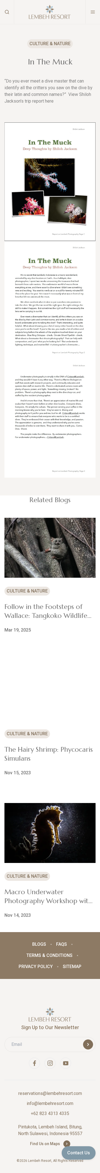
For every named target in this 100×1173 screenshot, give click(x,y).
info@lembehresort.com (50, 1103)
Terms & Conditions (49, 955)
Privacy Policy (36, 966)
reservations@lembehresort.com (50, 1093)
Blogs (39, 944)
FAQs (61, 944)
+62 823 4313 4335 (50, 1113)
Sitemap (72, 966)
